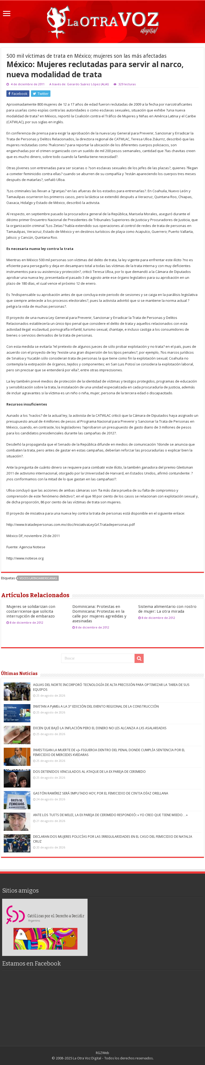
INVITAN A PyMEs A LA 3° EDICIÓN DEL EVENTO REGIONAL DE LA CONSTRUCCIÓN (96, 706)
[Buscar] (139, 658)
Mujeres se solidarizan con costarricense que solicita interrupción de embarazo (30, 611)
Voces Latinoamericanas (38, 578)
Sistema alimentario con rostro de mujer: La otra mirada (167, 609)
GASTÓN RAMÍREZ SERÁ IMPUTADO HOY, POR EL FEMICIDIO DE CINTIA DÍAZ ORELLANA (100, 793)
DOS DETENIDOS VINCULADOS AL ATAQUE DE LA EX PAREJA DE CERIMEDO (89, 772)
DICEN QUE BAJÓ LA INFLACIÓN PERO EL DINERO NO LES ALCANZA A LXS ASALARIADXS (100, 728)
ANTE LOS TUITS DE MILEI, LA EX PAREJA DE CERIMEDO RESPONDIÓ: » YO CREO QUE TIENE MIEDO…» (110, 815)
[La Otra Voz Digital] (102, 20)
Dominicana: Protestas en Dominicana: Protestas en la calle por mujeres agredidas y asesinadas (99, 613)
